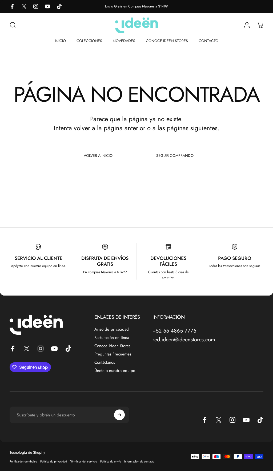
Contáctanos (104, 362)
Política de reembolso (23, 461)
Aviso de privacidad (111, 329)
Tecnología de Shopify (27, 452)
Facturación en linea (111, 337)
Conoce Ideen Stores (112, 346)
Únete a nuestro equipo (114, 370)
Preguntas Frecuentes (112, 354)
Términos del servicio (83, 461)
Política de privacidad (53, 461)
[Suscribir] (119, 414)
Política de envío (110, 461)
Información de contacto (139, 461)
